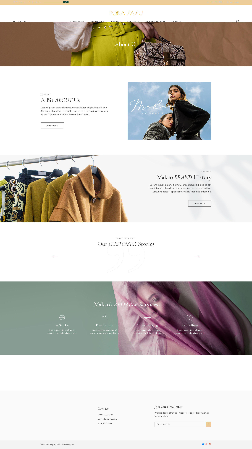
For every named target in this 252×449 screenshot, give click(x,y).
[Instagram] (206, 444)
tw (19, 21)
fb (14, 21)
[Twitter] (209, 444)
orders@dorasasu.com (108, 419)
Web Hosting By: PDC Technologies (57, 444)
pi (25, 21)
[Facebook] (203, 444)
